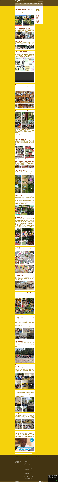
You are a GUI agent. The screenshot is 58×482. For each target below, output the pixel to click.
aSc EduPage (42, 481)
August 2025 (37, 17)
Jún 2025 (37, 18)
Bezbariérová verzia (17, 481)
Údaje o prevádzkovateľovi (17, 462)
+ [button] (19, 481)
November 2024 (37, 21)
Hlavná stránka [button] (16, 3)
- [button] (20, 481)
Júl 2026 (37, 12)
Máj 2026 (37, 13)
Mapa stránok (16, 463)
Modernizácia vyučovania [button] (29, 3)
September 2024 (37, 22)
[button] (39, 0)
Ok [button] (56, 480)
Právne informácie (17, 460)
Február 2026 (37, 14)
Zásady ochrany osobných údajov (18, 461)
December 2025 (37, 15)
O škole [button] (41, 3)
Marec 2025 (37, 19)
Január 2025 (37, 20)
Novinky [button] (20, 3)
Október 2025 (37, 16)
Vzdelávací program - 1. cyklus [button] (36, 3)
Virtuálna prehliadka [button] (24, 3)
